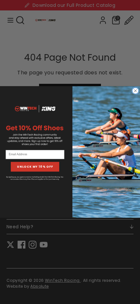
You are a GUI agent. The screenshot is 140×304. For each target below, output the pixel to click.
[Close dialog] (135, 91)
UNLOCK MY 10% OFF (35, 167)
